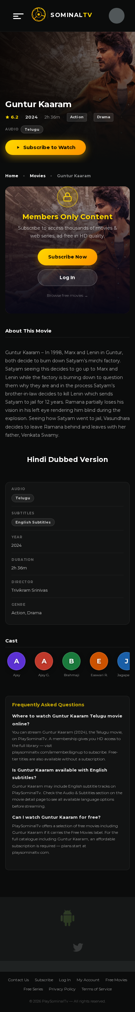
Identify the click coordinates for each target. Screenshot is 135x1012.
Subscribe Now (67, 257)
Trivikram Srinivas (29, 590)
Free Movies (116, 979)
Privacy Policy (62, 988)
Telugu (32, 129)
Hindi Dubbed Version (67, 459)
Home (11, 175)
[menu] (18, 16)
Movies (38, 175)
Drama (34, 612)
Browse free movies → (67, 295)
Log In (67, 277)
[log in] (113, 15)
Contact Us (18, 979)
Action (18, 612)
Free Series (33, 988)
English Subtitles (33, 522)
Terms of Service (97, 988)
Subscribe (44, 979)
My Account (88, 979)
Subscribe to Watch (49, 147)
